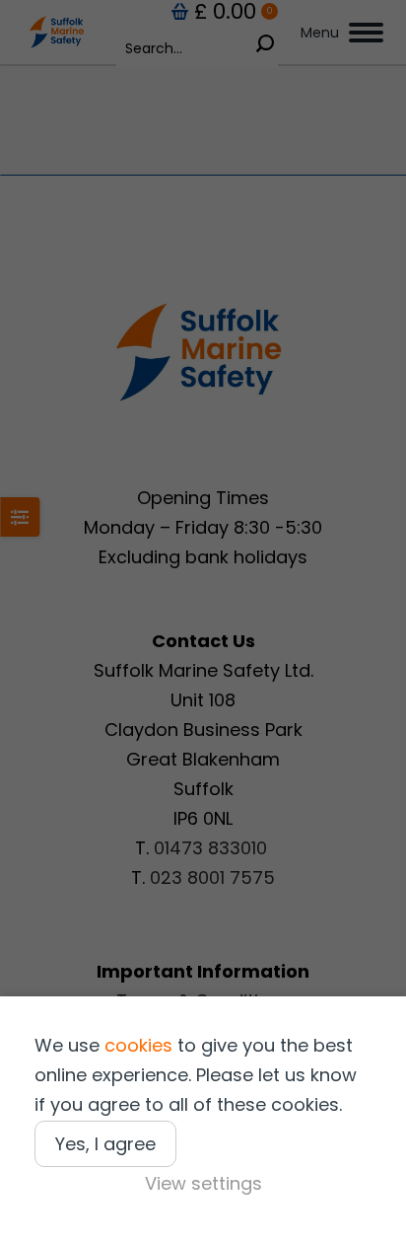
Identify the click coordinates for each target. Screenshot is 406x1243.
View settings (203, 1183)
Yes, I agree (105, 1144)
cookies (138, 1045)
